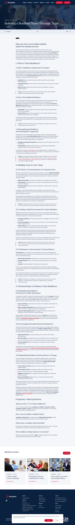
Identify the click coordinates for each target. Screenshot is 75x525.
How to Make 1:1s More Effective (61, 499)
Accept (48, 520)
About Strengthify (58, 505)
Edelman (26, 267)
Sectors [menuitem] (36, 2)
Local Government (42, 501)
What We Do (24, 502)
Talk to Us (57, 510)
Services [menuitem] (30, 2)
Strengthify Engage (25, 498)
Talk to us (67, 2)
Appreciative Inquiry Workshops (27, 509)
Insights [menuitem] (42, 2)
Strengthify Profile (25, 510)
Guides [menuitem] (47, 2)
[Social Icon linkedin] (6, 500)
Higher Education (42, 498)
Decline (57, 520)
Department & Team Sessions (27, 507)
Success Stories (41, 507)
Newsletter (59, 2)
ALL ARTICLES (66, 453)
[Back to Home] (10, 2)
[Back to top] (2, 523)
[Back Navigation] (37, 31)
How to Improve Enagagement (60, 501)
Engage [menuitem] (25, 2)
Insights (40, 505)
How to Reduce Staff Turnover (60, 498)
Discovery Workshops (26, 504)
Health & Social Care (42, 499)
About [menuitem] (52, 2)
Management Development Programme (30, 318)
